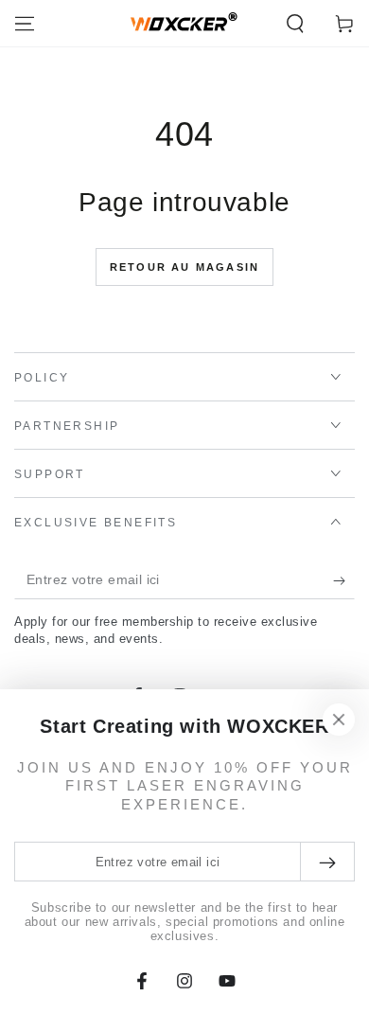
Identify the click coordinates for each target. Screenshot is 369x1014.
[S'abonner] (344, 580)
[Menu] (24, 24)
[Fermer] (339, 719)
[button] (295, 24)
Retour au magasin (184, 267)
